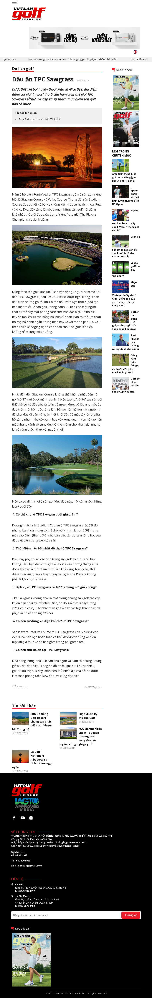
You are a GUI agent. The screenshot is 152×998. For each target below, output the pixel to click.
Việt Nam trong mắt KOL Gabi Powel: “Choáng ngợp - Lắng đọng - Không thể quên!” (60, 59)
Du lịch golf (23, 68)
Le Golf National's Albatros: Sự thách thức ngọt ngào (32, 759)
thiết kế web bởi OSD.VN (76, 996)
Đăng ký (131, 915)
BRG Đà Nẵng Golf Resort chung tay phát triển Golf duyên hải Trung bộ (32, 721)
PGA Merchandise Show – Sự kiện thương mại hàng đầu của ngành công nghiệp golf (81, 736)
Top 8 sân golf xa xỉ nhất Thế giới (39, 119)
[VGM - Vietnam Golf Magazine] (29, 12)
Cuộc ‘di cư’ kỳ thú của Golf (87, 716)
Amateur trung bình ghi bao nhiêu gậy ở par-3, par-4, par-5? (124, 177)
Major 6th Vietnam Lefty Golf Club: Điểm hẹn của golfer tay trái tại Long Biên (125, 293)
